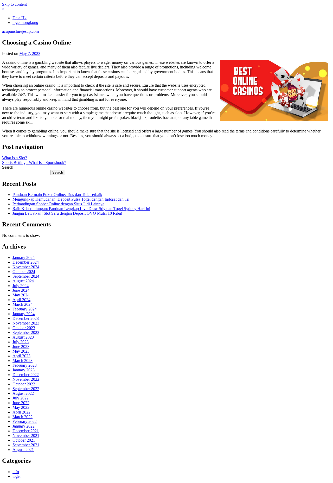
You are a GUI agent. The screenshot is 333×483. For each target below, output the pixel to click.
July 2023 (20, 342)
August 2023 (23, 337)
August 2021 (23, 449)
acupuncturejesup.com (20, 31)
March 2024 (22, 304)
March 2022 (22, 417)
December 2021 (25, 431)
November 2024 (25, 267)
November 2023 (25, 323)
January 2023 (23, 370)
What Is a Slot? (14, 158)
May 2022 (20, 407)
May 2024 (20, 295)
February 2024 (24, 309)
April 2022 (21, 412)
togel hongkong (25, 22)
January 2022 (23, 426)
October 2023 (23, 328)
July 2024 (20, 285)
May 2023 (20, 351)
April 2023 (21, 356)
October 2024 (23, 271)
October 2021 (23, 440)
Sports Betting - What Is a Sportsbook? (34, 162)
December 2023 (25, 318)
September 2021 (25, 445)
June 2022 (20, 403)
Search (7, 167)
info (15, 471)
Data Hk (19, 18)
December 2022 (25, 374)
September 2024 (25, 276)
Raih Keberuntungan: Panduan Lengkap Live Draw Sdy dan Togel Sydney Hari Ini (81, 208)
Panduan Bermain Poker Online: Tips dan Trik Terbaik (57, 194)
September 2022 (25, 388)
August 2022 (23, 393)
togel (16, 476)
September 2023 (25, 332)
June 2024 (20, 290)
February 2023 (24, 365)
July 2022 (20, 398)
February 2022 (24, 421)
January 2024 (23, 314)
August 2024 (23, 281)
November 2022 (25, 379)
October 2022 (23, 384)
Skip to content (14, 4)
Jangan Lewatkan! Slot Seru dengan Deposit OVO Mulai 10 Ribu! (67, 213)
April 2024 (21, 299)
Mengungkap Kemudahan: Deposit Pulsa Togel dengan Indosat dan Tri (70, 199)
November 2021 (25, 435)
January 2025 (23, 257)
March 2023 (22, 360)
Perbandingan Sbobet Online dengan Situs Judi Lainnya (58, 204)
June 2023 (20, 346)
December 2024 (25, 262)
